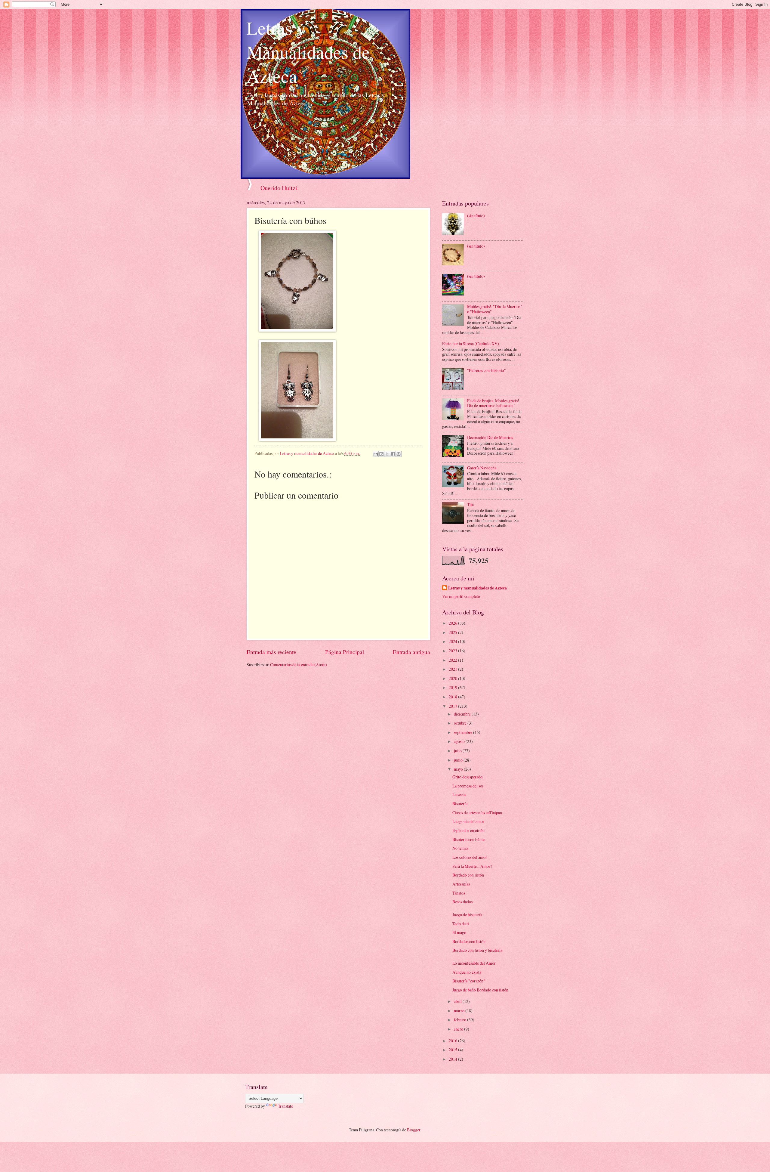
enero (459, 1029)
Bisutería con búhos (468, 839)
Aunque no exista (466, 972)
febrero (460, 1019)
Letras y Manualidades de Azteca (308, 52)
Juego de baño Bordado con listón (480, 990)
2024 (453, 641)
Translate (285, 1106)
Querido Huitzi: (279, 188)
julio (458, 750)
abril (458, 1001)
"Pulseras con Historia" (486, 370)
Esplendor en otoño (468, 830)
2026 (453, 623)
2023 (453, 651)
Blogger (413, 1130)
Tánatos (458, 893)
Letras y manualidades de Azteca (477, 588)
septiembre (463, 732)
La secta (459, 794)
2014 (453, 1059)
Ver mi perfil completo (461, 596)
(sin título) (476, 215)
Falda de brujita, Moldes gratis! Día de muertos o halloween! (493, 403)
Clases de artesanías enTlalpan (477, 812)
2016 (453, 1041)
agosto (460, 741)
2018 (453, 697)
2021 (453, 669)
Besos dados (462, 902)
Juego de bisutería (467, 914)
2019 (453, 687)
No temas (460, 848)
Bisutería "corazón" (468, 981)
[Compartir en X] (387, 454)
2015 (453, 1050)
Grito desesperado (467, 777)
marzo (459, 1010)
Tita (470, 504)
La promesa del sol (467, 786)
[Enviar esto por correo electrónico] (376, 454)
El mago (459, 932)
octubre (460, 723)
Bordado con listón (468, 875)
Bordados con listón (468, 941)
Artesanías (461, 884)
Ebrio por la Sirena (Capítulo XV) (470, 343)
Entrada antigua (411, 652)
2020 (453, 678)
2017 (453, 706)
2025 (453, 632)
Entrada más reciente (271, 652)
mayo (459, 769)
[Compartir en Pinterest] (399, 454)
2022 (453, 660)
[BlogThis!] (381, 454)
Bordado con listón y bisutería (477, 950)
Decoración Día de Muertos (490, 437)
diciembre (463, 714)
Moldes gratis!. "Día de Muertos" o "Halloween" (494, 309)
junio (459, 760)
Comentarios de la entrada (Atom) (298, 664)
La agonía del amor (468, 821)
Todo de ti (460, 923)
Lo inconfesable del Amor (474, 963)
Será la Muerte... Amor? (472, 866)
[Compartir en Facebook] (393, 454)
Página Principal (344, 652)
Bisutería (459, 803)
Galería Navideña (481, 468)
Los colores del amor (469, 857)
